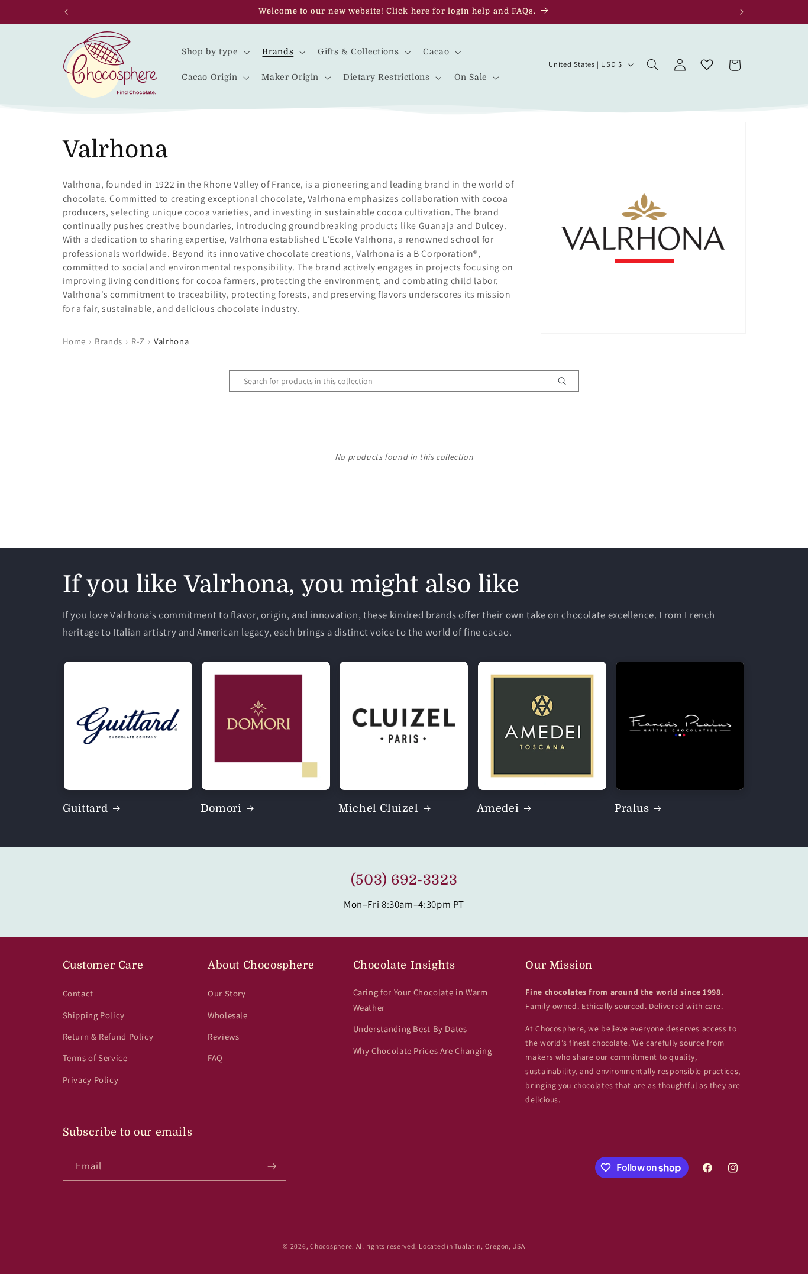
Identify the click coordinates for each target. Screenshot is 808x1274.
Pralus (632, 808)
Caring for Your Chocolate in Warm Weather (420, 999)
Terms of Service (95, 1057)
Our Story (227, 993)
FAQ (215, 1057)
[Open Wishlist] (706, 65)
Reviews (223, 1036)
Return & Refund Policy (108, 1036)
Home (74, 341)
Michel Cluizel (378, 808)
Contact (78, 993)
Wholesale (228, 1015)
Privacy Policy (91, 1079)
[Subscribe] (271, 1166)
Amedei (498, 808)
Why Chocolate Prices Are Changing (422, 1050)
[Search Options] (566, 381)
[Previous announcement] (66, 12)
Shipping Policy (94, 1015)
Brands (108, 341)
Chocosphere (331, 1245)
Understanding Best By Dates (410, 1028)
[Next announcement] (742, 12)
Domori (221, 808)
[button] (214, 51)
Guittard (85, 808)
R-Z (138, 341)
